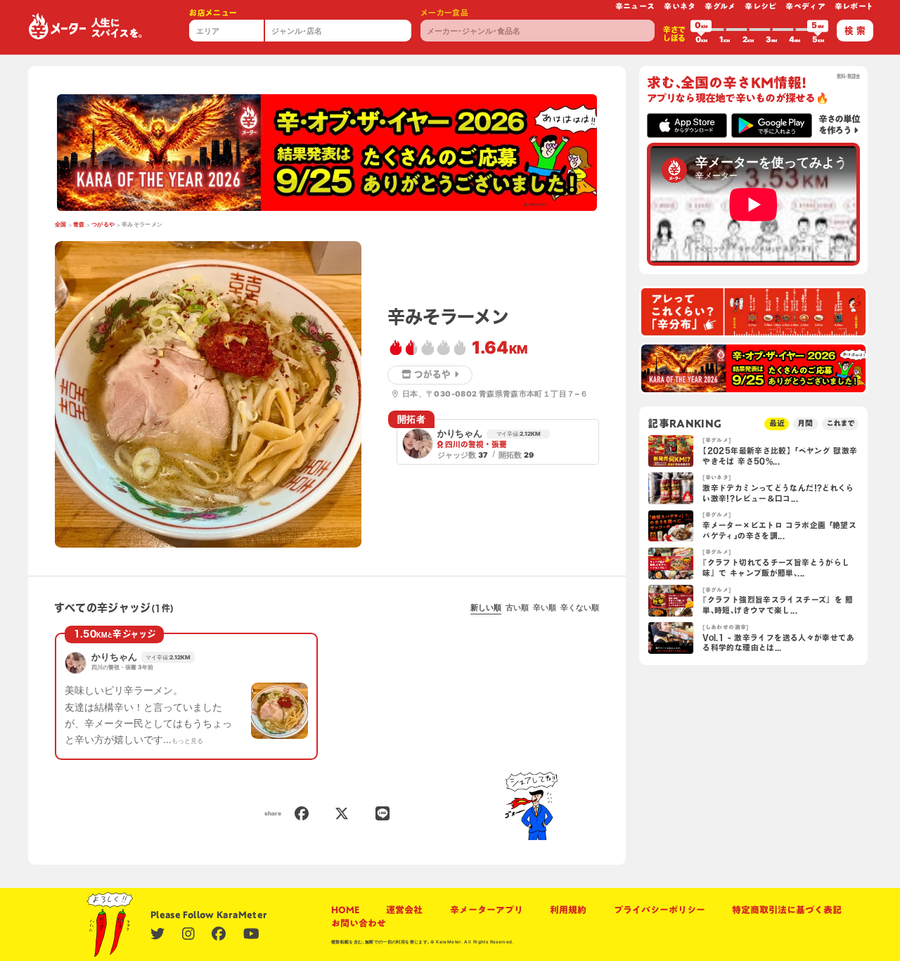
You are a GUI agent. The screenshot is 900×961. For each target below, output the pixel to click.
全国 (61, 224)
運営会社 (404, 910)
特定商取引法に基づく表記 (787, 910)
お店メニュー (213, 12)
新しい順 (485, 607)
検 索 (855, 30)
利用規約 (568, 910)
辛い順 (544, 607)
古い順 (517, 607)
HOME (345, 910)
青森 (79, 224)
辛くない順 (579, 607)
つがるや (103, 224)
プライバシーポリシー (659, 910)
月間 (805, 423)
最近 (777, 423)
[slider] (701, 29)
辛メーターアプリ (486, 910)
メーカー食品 (444, 12)
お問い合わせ (358, 923)
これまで (840, 423)
